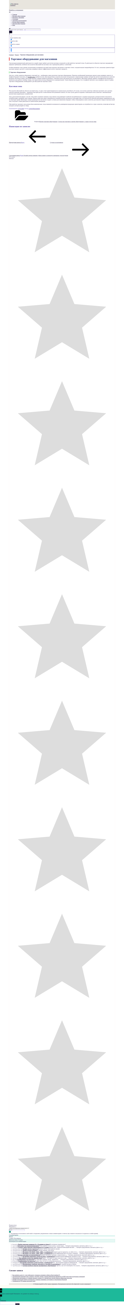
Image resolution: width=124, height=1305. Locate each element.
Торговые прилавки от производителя (28, 1255)
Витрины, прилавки (18, 17)
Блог (13, 25)
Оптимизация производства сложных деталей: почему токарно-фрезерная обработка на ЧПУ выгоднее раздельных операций (48, 1276)
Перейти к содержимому (16, 10)
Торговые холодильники (19, 20)
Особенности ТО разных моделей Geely (23, 1281)
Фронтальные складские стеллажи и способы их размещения (41, 1264)
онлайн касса (31, 77)
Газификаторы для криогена (25, 1259)
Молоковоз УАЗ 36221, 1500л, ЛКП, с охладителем (37, 1252)
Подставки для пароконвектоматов (28, 1246)
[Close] (9, 28)
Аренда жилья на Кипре (30, 1250)
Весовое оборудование (18, 16)
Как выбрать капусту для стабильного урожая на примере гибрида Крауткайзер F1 (36, 1275)
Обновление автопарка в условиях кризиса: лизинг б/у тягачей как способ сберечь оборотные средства (42, 1278)
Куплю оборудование (18, 22)
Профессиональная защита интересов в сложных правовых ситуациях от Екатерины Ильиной (39, 1279)
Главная (14, 14)
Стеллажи (15, 19)
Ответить (3, 1300)
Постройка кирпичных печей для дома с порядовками (39, 1256)
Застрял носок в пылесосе (30, 1249)
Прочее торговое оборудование (48, 121)
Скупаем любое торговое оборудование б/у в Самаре (33, 1247)
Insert (17, 1304)
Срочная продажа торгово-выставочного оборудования (39, 1265)
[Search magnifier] (10, 32)
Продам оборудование (18, 23)
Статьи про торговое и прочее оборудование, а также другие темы (77, 121)
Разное (17, 55)
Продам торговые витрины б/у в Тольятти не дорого (34, 1244)
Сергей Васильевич (34, 108)
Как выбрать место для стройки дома (30, 1258)
